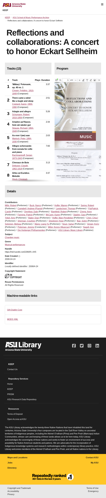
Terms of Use (92, 488)
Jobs (9, 463)
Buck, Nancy (35, 205)
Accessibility (13, 491)
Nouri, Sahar (68, 224)
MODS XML (12, 319)
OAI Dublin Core (14, 310)
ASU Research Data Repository (21, 399)
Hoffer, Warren (60, 205)
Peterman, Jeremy (26, 227)
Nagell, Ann (88, 227)
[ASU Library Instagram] (89, 346)
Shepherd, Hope (56, 221)
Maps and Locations (17, 457)
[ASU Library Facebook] (74, 346)
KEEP (5, 10)
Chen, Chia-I (92, 218)
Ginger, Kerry (93, 224)
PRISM (10, 394)
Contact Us (12, 369)
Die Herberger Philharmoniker (31, 230)
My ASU (95, 463)
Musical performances (15, 245)
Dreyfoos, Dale (31, 212)
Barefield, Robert (59, 212)
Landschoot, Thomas (65, 208)
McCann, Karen (53, 215)
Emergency (93, 491)
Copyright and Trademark (19, 488)
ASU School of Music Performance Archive (31, 18)
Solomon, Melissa (13, 224)
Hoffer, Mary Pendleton (62, 218)
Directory (12, 468)
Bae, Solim (82, 221)
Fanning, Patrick (25, 215)
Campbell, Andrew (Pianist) (30, 208)
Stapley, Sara (79, 215)
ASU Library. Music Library (70, 230)
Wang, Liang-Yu (42, 224)
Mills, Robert (10, 205)
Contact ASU (92, 457)
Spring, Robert (87, 205)
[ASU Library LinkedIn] (97, 346)
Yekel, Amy (10, 218)
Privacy (10, 494)
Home (10, 384)
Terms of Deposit (15, 414)
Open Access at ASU (16, 419)
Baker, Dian (33, 218)
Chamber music (12, 237)
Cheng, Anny (86, 212)
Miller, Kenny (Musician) (59, 227)
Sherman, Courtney (26, 221)
